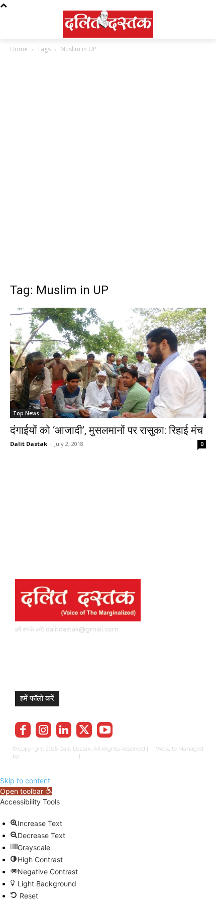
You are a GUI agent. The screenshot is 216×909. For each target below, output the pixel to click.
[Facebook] (23, 730)
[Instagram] (43, 730)
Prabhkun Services (47, 755)
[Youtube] (105, 730)
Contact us (189, 755)
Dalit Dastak (28, 443)
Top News (26, 413)
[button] (26, 791)
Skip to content (25, 780)
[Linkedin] (64, 730)
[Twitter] (84, 730)
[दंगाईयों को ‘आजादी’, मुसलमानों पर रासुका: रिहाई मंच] (108, 363)
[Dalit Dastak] (108, 23)
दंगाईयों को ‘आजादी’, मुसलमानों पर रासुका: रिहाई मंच (106, 430)
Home (19, 49)
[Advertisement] (108, 174)
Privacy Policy (112, 755)
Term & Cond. (153, 755)
